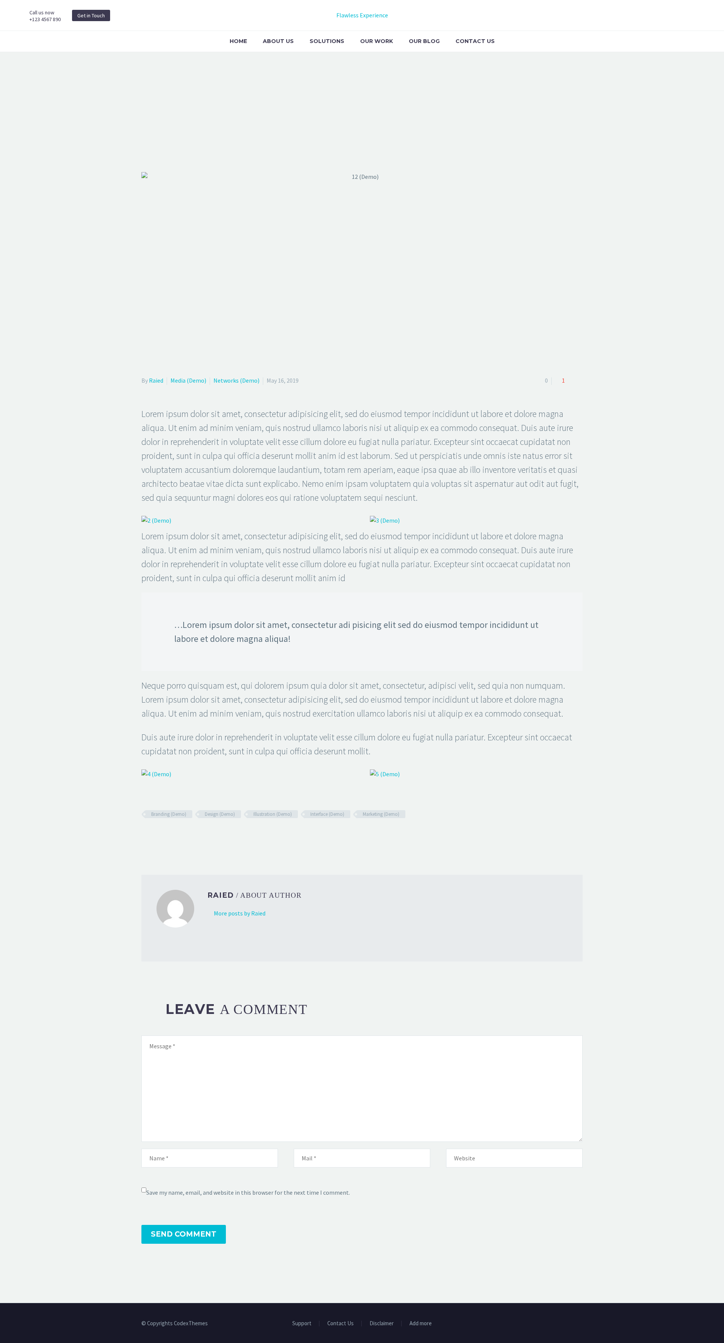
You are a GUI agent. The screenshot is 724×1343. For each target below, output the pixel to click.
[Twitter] (157, 836)
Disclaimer (382, 1323)
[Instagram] (561, 1324)
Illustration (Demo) (272, 814)
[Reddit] (201, 836)
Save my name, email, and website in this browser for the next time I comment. (248, 1192)
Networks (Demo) (236, 380)
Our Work (376, 41)
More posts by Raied (239, 913)
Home (238, 41)
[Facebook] (146, 836)
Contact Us (475, 41)
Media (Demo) (188, 380)
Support (301, 1323)
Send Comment (183, 1234)
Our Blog (424, 41)
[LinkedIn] (190, 836)
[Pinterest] (168, 836)
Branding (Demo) (168, 814)
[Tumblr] (179, 836)
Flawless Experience (362, 15)
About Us (278, 41)
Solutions (327, 41)
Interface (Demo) (327, 814)
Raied (156, 380)
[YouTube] (580, 1324)
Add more (421, 1323)
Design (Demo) (220, 814)
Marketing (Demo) (381, 814)
